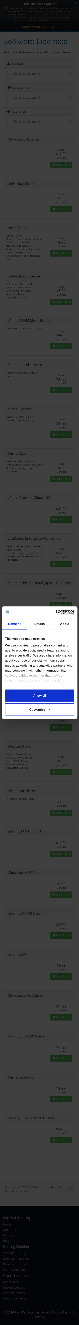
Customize (37, 709)
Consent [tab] (14, 624)
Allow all (39, 695)
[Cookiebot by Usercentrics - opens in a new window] (56, 612)
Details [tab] (39, 624)
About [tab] (64, 624)
